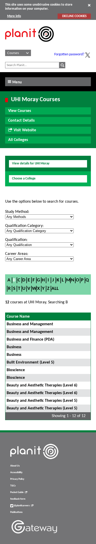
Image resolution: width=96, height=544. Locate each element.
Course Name (18, 317)
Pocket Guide (17, 492)
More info (14, 16)
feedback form (17, 499)
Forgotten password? (69, 54)
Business (14, 347)
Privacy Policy (17, 479)
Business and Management (30, 324)
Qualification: (16, 240)
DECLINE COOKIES (74, 16)
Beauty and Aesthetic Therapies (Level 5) (42, 401)
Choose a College (24, 178)
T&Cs (13, 486)
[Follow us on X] (87, 55)
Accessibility (16, 472)
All (55, 288)
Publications (16, 512)
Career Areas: (16, 254)
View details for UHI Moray (30, 163)
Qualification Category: (24, 226)
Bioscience (16, 370)
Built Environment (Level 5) (30, 362)
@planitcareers (21, 505)
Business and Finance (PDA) (30, 340)
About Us (15, 466)
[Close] (89, 5)
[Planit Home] (29, 45)
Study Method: (17, 212)
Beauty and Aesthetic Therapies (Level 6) (42, 385)
